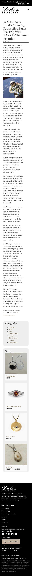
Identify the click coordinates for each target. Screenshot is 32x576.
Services (11, 340)
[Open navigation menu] (28, 10)
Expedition (12, 327)
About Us (4, 516)
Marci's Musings (13, 338)
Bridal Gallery (5, 508)
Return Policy (14, 558)
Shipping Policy (6, 558)
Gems (10, 331)
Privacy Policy (22, 558)
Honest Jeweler (13, 333)
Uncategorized (13, 342)
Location (4, 519)
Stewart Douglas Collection (9, 514)
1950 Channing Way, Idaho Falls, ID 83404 (13, 529)
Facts (10, 329)
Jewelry (11, 336)
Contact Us (5, 522)
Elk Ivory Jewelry (6, 511)
